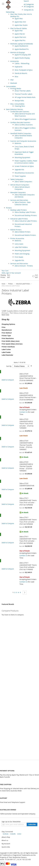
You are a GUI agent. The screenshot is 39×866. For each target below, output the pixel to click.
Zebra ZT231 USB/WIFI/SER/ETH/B (27, 484)
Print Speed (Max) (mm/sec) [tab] (12, 344)
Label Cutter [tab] (6, 349)
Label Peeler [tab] (6, 352)
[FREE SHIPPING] (3, 374)
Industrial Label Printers (23, 284)
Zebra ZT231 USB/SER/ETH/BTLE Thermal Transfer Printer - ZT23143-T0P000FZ (26, 466)
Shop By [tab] (5, 319)
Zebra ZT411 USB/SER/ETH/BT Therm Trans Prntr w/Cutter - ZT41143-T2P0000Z (28, 520)
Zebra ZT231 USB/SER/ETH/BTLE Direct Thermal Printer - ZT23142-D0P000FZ (28, 377)
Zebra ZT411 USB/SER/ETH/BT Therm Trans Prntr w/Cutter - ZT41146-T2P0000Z (28, 540)
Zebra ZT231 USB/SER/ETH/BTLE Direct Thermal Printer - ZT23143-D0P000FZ (28, 396)
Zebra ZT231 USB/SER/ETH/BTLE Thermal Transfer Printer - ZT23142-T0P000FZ (26, 445)
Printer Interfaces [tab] (8, 347)
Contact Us (24, 412)
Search (26, 1)
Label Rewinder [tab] (7, 355)
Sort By (8, 366)
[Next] (25, 592)
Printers (10, 284)
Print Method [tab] (7, 333)
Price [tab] (3, 327)
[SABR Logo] (15, 4)
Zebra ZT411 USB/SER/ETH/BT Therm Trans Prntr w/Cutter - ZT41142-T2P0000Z (28, 501)
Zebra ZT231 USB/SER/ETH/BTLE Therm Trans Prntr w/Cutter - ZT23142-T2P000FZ (27, 423)
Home (3, 284)
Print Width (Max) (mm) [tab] (11, 341)
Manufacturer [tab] (7, 330)
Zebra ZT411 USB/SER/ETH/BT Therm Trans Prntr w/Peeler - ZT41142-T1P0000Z (28, 566)
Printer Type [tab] (6, 335)
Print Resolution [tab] (8, 338)
